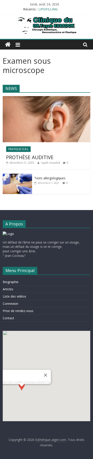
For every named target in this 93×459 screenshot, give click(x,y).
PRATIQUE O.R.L (18, 149)
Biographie (11, 282)
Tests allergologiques (49, 178)
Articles (8, 289)
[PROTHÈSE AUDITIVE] (46, 98)
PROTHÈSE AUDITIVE (29, 157)
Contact (8, 318)
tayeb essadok (51, 163)
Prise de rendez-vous (18, 311)
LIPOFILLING (48, 10)
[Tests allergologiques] (17, 176)
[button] (21, 391)
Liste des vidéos (14, 296)
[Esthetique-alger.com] (8, 44)
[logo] (8, 234)
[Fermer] (45, 375)
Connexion (10, 303)
